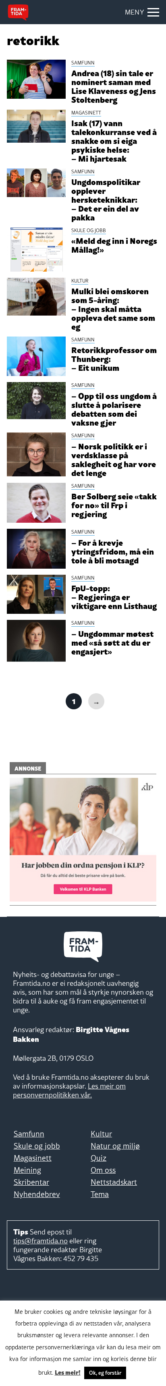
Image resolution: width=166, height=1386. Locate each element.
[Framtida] (18, 12)
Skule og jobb (37, 1146)
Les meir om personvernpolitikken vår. (69, 1090)
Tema (100, 1194)
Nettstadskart (114, 1182)
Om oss (103, 1170)
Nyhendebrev (37, 1194)
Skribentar (31, 1182)
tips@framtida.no (40, 1241)
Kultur (101, 1133)
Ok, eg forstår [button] (105, 1372)
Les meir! (68, 1371)
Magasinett (33, 1158)
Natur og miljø (115, 1146)
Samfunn (29, 1133)
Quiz (98, 1158)
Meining (27, 1170)
